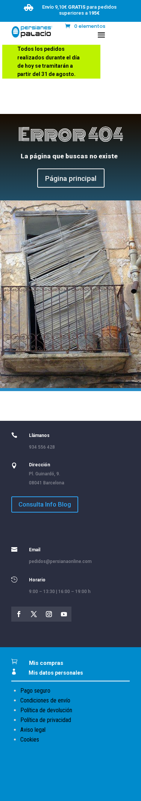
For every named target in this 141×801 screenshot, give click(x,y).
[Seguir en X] (33, 614)
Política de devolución (46, 710)
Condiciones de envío (45, 700)
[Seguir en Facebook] (18, 614)
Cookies (29, 739)
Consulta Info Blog (44, 504)
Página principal (71, 178)
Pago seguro (35, 690)
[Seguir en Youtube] (63, 614)
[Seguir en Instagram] (48, 614)
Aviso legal (32, 729)
